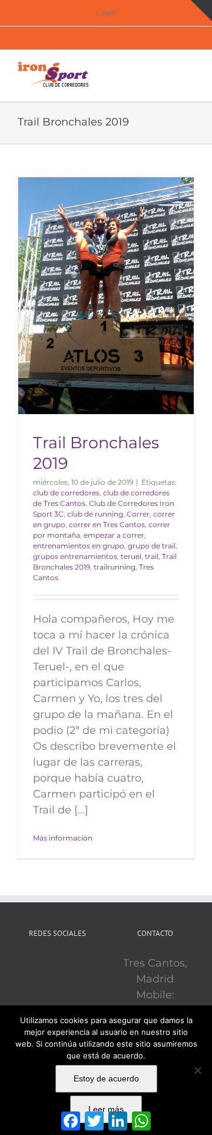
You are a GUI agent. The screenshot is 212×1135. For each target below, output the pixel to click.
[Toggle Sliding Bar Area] (201, 10)
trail (151, 556)
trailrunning (114, 566)
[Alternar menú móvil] (189, 68)
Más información (62, 837)
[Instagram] (73, 963)
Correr (138, 513)
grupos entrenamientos (75, 556)
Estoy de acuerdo (106, 1078)
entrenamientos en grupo (78, 545)
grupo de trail (151, 545)
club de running (95, 513)
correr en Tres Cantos (107, 524)
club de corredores (66, 492)
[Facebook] (40, 963)
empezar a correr (114, 535)
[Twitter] (57, 963)
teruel (131, 556)
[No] (197, 1070)
